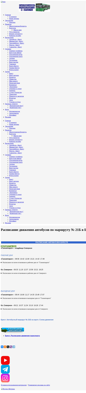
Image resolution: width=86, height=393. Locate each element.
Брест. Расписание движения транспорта (22, 336)
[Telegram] (14, 347)
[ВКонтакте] (2, 347)
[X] (8, 347)
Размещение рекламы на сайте (39, 385)
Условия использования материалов (14, 385)
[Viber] (11, 347)
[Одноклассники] (5, 347)
